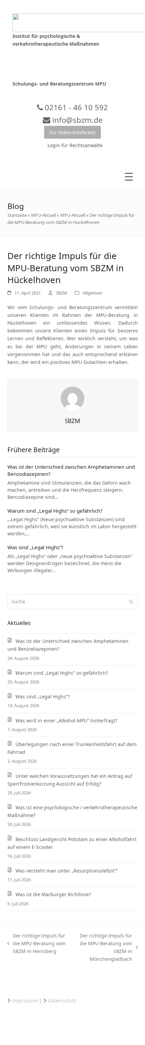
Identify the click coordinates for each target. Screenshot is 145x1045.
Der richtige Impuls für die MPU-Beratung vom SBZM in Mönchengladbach (102, 947)
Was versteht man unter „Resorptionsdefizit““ (67, 870)
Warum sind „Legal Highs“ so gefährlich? (55, 510)
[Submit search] (131, 601)
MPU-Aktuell (43, 215)
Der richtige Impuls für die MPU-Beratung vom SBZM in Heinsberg (36, 943)
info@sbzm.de (76, 120)
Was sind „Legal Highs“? (35, 547)
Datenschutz (62, 1000)
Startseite (17, 215)
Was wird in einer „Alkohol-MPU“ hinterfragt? (66, 720)
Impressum (25, 1000)
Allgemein (93, 293)
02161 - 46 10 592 (75, 107)
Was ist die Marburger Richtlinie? (53, 894)
